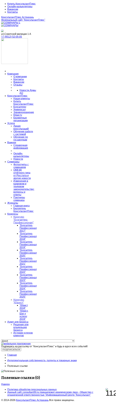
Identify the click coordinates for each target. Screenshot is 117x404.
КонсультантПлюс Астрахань (17, 17)
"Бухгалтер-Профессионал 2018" (28, 236)
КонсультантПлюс (17, 95)
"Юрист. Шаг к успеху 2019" (24, 315)
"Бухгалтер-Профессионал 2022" (28, 269)
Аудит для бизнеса (17, 322)
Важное (11, 142)
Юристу (17, 115)
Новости (18, 159)
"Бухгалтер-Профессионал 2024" (28, 286)
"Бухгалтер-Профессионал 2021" (28, 261)
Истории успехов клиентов (23, 334)
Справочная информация (20, 146)
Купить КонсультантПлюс (21, 3)
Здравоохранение (23, 112)
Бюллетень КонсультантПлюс (23, 209)
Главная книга (21, 205)
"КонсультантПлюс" (23, 20)
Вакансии (12, 9)
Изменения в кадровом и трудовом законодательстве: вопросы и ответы (23, 188)
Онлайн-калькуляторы (19, 6)
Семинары (13, 161)
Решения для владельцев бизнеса (20, 327)
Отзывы (17, 84)
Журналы (12, 203)
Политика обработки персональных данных (32, 389)
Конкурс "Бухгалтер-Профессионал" (23, 219)
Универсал (19, 109)
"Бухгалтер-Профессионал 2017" (28, 228)
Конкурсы (12, 214)
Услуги (11, 123)
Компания (13, 73)
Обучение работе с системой (23, 133)
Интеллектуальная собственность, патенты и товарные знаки (42, 360)
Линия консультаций (21, 127)
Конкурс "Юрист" (18, 301)
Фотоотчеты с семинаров (21, 165)
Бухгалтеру (19, 106)
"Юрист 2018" (24, 306)
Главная (12, 355)
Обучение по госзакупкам (20, 138)
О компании (20, 76)
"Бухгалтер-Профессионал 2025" (28, 294)
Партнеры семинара (19, 198)
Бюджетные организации (20, 119)
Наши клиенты (21, 98)
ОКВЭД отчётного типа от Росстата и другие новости (22, 174)
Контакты (12, 12)
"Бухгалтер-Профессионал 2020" (28, 253)
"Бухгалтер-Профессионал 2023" (28, 278)
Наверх (5, 384)
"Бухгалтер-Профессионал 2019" (28, 245)
